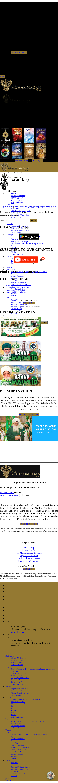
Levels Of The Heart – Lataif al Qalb (25, 699)
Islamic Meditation (18, 658)
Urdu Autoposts (17, 754)
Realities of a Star (18, 702)
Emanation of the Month (21, 285)
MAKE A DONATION (29, 414)
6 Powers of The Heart (20, 704)
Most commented (18, 196)
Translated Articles (18, 752)
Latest (13, 193)
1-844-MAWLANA (9, 495)
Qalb (13, 243)
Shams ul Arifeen (17, 682)
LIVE (2, 76)
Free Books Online (18, 283)
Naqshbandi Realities (19, 689)
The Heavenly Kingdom (20, 211)
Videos (10, 267)
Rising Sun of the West (20, 230)
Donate (8, 780)
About (9, 298)
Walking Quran (17, 676)
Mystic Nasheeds (18, 276)
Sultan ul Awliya (17, 302)
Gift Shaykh (37, 160)
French (13, 296)
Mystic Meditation (29, 555)
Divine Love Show (18, 750)
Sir (12, 245)
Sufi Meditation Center (15, 290)
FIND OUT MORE (29, 524)
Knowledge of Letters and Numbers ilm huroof (29, 721)
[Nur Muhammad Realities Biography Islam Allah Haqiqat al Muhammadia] (29, 98)
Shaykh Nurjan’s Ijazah (20, 304)
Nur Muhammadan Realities (17, 287)
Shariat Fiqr (29, 547)
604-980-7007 (7, 492)
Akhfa (13, 252)
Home (2, 173)
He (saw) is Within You (20, 215)
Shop (9, 315)
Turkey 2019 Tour (18, 774)
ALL (2, 207)
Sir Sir (13, 710)
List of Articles (17, 202)
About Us (14, 300)
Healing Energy (17, 662)
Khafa (13, 713)
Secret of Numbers (18, 726)
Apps (13, 736)
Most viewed (16, 198)
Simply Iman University (15, 292)
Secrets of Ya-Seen (18, 217)
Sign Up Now (29, 303)
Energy (10, 235)
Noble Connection (18, 660)
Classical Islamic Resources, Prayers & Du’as (29, 734)
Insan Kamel (16, 232)
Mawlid (14, 776)
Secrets (10, 224)
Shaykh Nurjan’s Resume (21, 769)
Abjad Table (16, 723)
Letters (10, 256)
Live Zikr (14, 743)
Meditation (10, 656)
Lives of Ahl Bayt (13, 285)
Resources (11, 269)
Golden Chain (16, 309)
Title (12, 202)
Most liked (15, 200)
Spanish (14, 756)
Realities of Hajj (17, 691)
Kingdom (11, 204)
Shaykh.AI (15, 741)
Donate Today (21, 160)
